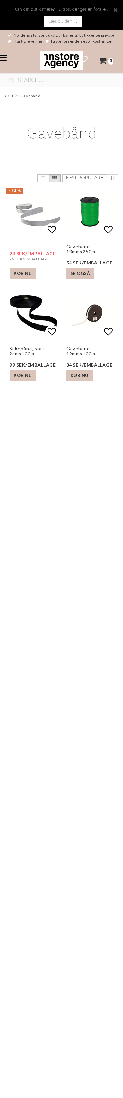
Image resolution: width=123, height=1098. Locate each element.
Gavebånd (30, 95)
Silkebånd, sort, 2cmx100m (28, 351)
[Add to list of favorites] (33, 211)
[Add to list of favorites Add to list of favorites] (90, 211)
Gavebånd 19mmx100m (80, 351)
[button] (84, 60)
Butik (12, 95)
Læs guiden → (63, 21)
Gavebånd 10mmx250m (80, 249)
